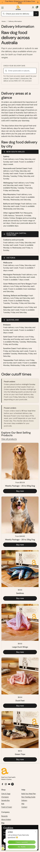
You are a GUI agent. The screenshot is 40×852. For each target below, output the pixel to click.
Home (4, 21)
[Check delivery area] (36, 13)
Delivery (24, 800)
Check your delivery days (14, 66)
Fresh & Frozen (6, 807)
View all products (9, 439)
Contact (24, 807)
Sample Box (5, 800)
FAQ (22, 804)
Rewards (4, 816)
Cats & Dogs (5, 794)
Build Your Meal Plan (28, 794)
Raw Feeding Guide (28, 797)
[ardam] (18, 8)
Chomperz (5, 797)
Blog (2, 823)
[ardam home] (20, 771)
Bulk (2, 804)
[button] (36, 8)
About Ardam (6, 819)
